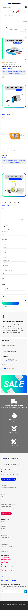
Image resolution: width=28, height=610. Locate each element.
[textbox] (14, 288)
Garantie (3, 528)
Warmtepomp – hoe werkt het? (8, 504)
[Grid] (3, 27)
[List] (9, 27)
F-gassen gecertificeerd (6, 546)
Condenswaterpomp (6, 64)
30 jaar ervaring (4, 544)
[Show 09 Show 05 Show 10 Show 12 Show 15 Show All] (23, 32)
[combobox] (14, 288)
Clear (11, 106)
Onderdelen (8, 15)
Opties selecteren (3, 117)
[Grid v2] (6, 27)
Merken (3, 234)
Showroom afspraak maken (8, 479)
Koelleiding (5, 262)
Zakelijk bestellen (5, 537)
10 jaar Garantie (14, 432)
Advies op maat (14, 445)
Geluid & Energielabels (6, 506)
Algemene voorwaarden (20, 606)
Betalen (2, 539)
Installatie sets (6, 260)
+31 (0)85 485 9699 (8, 581)
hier (24, 330)
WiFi (4, 273)
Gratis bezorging (4, 535)
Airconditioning (5, 229)
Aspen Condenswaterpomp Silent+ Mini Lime (12, 202)
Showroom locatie (5, 530)
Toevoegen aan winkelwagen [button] (3, 77)
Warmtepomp (5, 231)
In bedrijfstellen (4, 523)
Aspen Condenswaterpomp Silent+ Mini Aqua (12, 66)
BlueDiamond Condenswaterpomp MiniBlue (12, 111)
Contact (3, 548)
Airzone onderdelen (7, 242)
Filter (10, 303)
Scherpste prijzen (14, 419)
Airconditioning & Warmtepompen (8, 487)
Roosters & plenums (7, 270)
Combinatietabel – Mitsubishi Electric (9, 508)
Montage (3, 521)
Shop (2, 489)
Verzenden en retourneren (7, 542)
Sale (3, 278)
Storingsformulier (6, 570)
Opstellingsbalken (7, 268)
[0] (17, 12)
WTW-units (4, 236)
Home (2, 15)
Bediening (5, 247)
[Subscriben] (25, 591)
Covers (4, 252)
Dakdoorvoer (5, 255)
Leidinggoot (5, 265)
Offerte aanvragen (6, 513)
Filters (4, 257)
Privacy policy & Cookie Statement (8, 606)
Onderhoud (3, 526)
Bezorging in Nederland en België (14, 405)
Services (3, 275)
